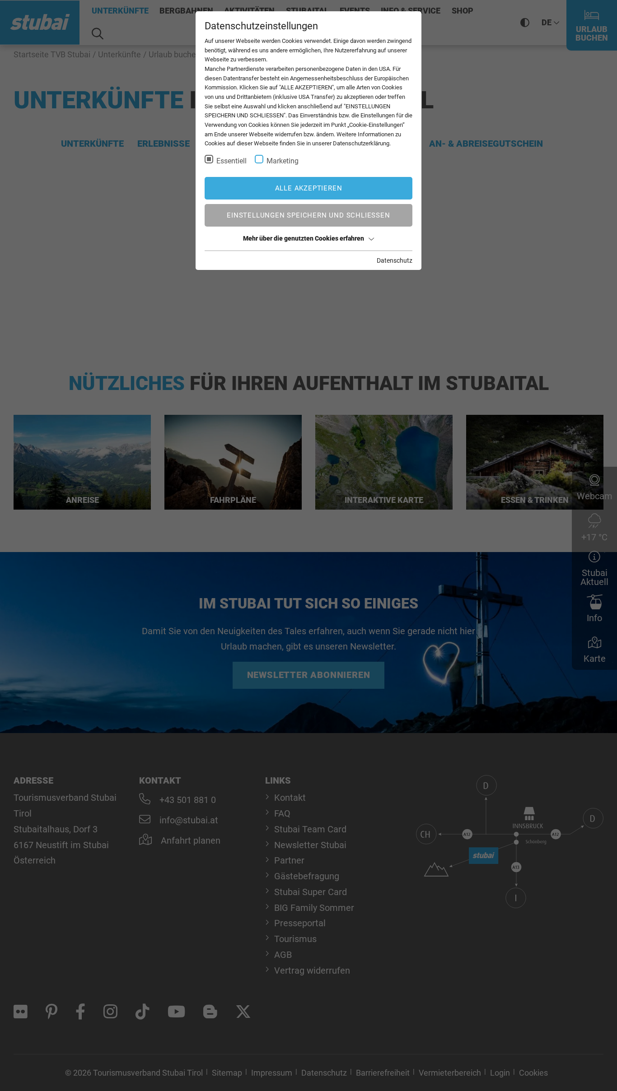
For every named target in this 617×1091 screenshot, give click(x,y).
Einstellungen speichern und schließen (308, 215)
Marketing (282, 161)
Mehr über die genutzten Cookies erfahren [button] (303, 238)
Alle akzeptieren (308, 188)
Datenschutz (394, 260)
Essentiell (231, 161)
